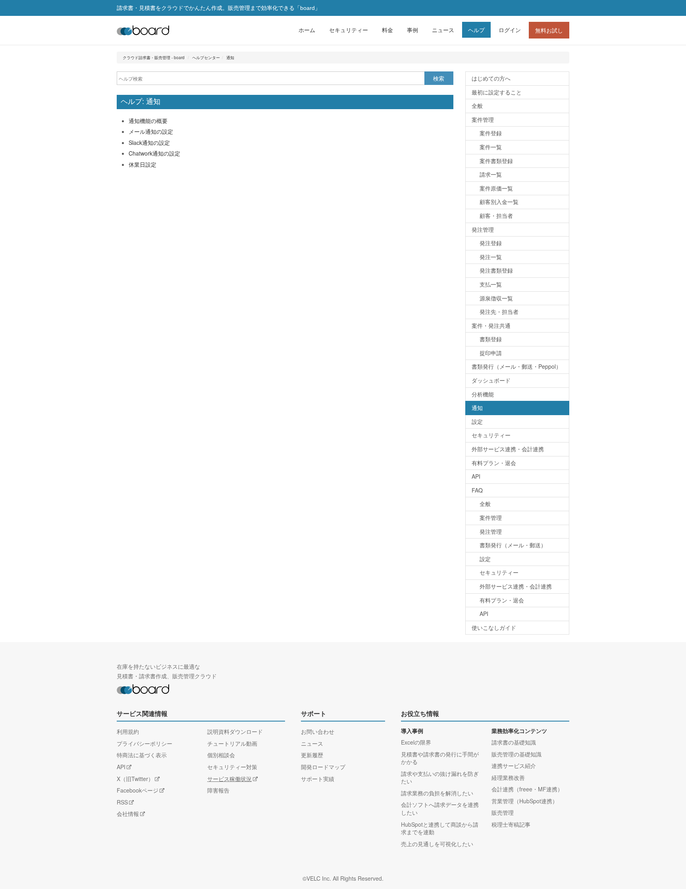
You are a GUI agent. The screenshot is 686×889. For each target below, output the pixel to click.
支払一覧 (491, 284)
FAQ (477, 490)
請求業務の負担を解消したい (437, 793)
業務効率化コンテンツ (519, 731)
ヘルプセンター (206, 57)
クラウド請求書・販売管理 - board (154, 57)
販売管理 (502, 812)
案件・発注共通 (491, 325)
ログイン (510, 30)
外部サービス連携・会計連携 (508, 449)
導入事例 (412, 731)
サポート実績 (317, 779)
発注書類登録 (496, 270)
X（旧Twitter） (135, 779)
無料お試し (549, 30)
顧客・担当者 (496, 215)
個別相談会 (221, 755)
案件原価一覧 (496, 188)
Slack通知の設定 (149, 142)
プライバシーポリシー (144, 743)
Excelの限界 (416, 742)
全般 (477, 106)
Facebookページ (137, 790)
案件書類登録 (496, 161)
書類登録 (491, 339)
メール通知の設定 (151, 131)
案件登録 (491, 133)
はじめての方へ (491, 78)
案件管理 (483, 119)
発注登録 (491, 243)
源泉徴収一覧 (496, 298)
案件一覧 (491, 147)
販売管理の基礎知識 (516, 754)
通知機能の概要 (148, 121)
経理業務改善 (508, 777)
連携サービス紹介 (513, 766)
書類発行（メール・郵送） (513, 545)
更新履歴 (312, 755)
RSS (122, 802)
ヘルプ (476, 30)
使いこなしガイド (494, 627)
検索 (438, 78)
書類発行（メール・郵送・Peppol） (516, 366)
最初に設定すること (497, 92)
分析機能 (483, 394)
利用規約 (128, 731)
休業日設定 (142, 164)
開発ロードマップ (323, 767)
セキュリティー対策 (232, 767)
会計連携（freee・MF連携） (527, 789)
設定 (477, 421)
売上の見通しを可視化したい (437, 844)
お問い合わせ (317, 731)
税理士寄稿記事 (510, 824)
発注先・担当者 (499, 312)
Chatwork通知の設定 (154, 153)
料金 (387, 30)
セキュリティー (348, 30)
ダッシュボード (491, 380)
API (476, 476)
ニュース (443, 30)
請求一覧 (491, 174)
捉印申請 (491, 353)
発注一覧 (491, 257)
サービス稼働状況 (229, 779)
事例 (412, 30)
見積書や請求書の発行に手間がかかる (440, 758)
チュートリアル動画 (232, 743)
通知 (230, 57)
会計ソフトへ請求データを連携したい (440, 808)
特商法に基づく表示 (142, 755)
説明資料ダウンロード (235, 731)
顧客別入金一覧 (499, 202)
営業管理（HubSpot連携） (524, 801)
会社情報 (128, 814)
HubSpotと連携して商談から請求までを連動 (439, 828)
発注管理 (483, 229)
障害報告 (218, 790)
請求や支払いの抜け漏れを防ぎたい (440, 777)
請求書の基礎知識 (513, 742)
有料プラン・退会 (494, 463)
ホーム (307, 30)
